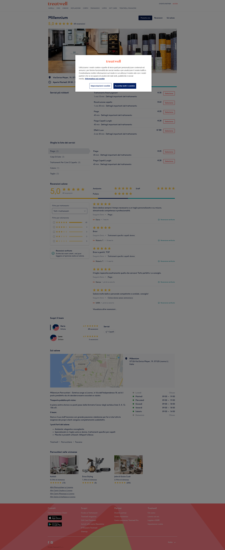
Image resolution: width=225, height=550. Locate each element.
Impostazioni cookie (100, 86)
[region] (113, 73)
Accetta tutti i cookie (125, 86)
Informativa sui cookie (95, 79)
